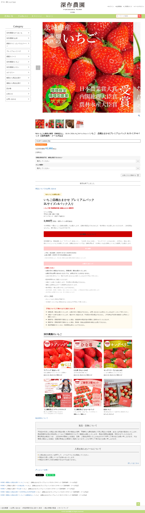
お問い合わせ (11, 99)
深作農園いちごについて (88, 234)
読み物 (8, 88)
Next (137, 67)
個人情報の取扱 (50, 508)
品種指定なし (29, 495)
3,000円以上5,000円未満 (27, 492)
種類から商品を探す (13, 78)
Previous (38, 67)
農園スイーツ (11, 56)
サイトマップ (63, 508)
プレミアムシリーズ (13, 51)
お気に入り (24, 16)
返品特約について (41, 418)
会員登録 (119, 6)
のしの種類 (40, 165)
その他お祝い (21, 485)
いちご (22, 482)
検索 (139, 16)
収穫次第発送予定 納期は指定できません (49, 157)
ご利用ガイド (128, 6)
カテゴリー (10, 72)
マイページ (38, 16)
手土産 (19, 489)
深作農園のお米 (12, 38)
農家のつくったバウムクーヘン (16, 45)
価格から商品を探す (13, 83)
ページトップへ (138, 504)
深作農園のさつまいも (14, 33)
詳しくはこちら (133, 463)
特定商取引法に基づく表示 (32, 508)
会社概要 (5, 508)
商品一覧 (10, 16)
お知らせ (9, 94)
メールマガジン (139, 6)
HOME (3, 482)
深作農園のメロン (12, 67)
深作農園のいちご (12, 62)
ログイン (111, 6)
